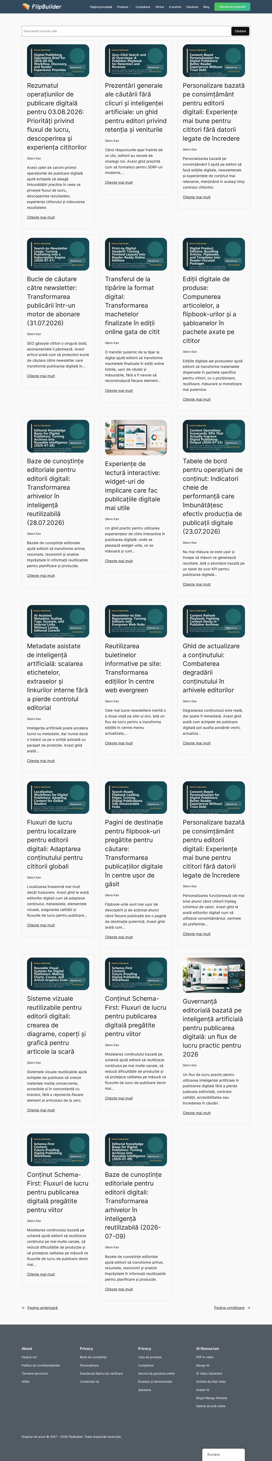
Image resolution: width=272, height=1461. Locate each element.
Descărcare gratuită (232, 6)
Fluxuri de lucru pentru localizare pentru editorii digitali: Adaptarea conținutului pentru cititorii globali (55, 844)
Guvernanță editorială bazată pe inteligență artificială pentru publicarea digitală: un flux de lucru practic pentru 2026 (213, 1027)
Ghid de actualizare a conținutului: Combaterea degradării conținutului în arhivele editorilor (211, 668)
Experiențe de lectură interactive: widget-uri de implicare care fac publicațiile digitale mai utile (132, 486)
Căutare (240, 31)
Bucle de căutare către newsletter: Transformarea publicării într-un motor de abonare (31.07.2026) (53, 301)
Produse (122, 7)
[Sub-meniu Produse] (129, 7)
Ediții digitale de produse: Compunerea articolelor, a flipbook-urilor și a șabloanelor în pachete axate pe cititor (209, 309)
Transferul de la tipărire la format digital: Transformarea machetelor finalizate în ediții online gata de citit (132, 305)
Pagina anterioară (40, 1308)
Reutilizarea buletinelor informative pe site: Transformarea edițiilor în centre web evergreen (133, 668)
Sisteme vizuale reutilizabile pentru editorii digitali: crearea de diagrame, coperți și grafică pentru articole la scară (56, 1025)
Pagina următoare (232, 1308)
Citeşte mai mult (41, 217)
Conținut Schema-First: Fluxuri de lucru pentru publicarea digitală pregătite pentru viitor (135, 1016)
